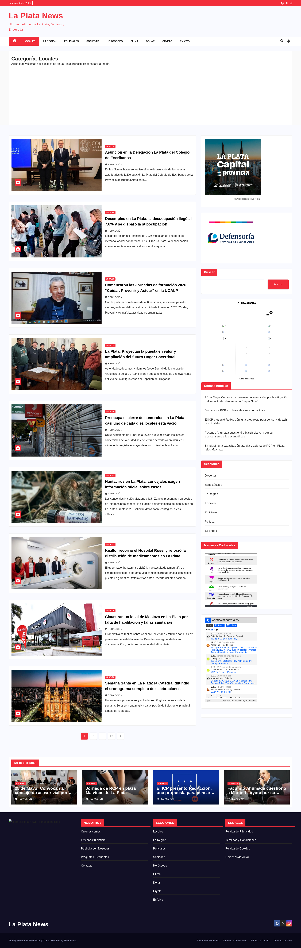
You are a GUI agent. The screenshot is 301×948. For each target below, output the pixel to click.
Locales (29, 41)
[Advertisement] (150, 93)
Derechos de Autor (237, 857)
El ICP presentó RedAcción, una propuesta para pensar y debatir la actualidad (185, 792)
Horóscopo (115, 41)
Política (209, 521)
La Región (49, 41)
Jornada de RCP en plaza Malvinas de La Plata (235, 410)
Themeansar (70, 940)
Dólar (150, 41)
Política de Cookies (237, 848)
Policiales (71, 41)
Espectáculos (213, 484)
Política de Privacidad (239, 831)
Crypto (167, 41)
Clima (134, 41)
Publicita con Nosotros (95, 848)
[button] (282, 41)
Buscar (209, 272)
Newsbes (55, 940)
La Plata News (36, 15)
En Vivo (185, 41)
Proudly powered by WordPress (25, 940)
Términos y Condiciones (240, 840)
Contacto (86, 865)
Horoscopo (251, 606)
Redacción (115, 164)
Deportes (211, 475)
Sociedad (92, 41)
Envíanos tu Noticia (93, 840)
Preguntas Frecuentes (95, 857)
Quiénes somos (91, 831)
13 (111, 736)
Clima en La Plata (247, 378)
